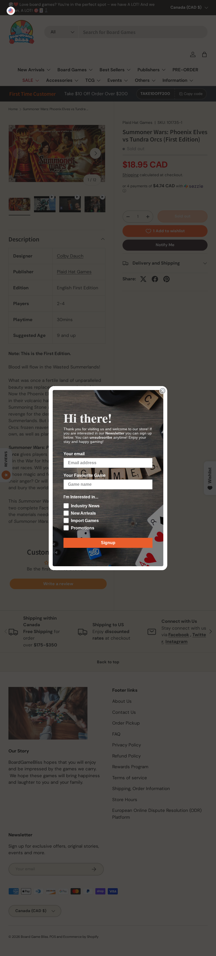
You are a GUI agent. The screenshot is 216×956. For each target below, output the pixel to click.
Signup (108, 542)
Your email (74, 454)
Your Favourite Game (84, 475)
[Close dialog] (162, 390)
